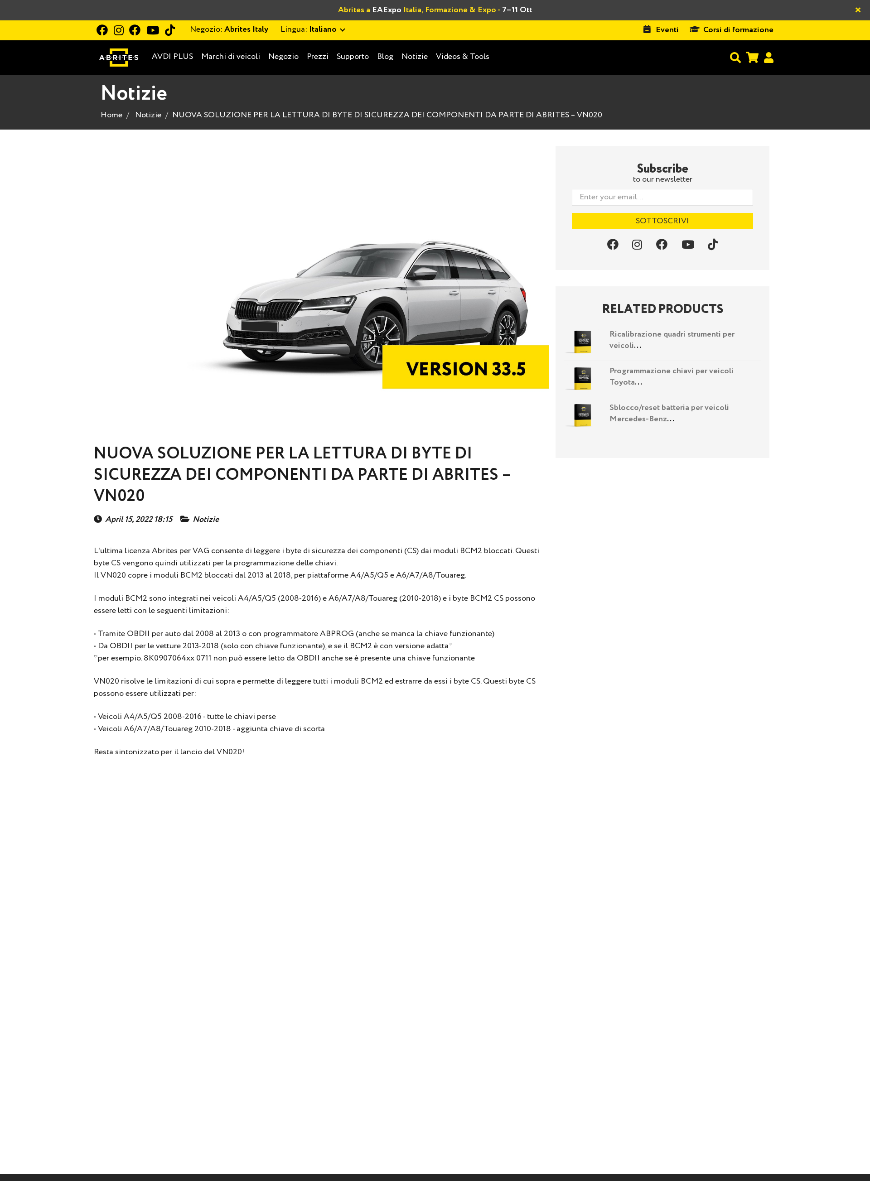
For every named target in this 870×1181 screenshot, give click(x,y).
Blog (385, 57)
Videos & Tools (462, 57)
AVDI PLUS (172, 57)
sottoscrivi (662, 221)
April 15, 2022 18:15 (138, 519)
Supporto (353, 57)
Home (111, 115)
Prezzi (318, 57)
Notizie (414, 57)
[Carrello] (752, 57)
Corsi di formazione (738, 30)
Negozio (283, 57)
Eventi (667, 30)
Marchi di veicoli (230, 57)
